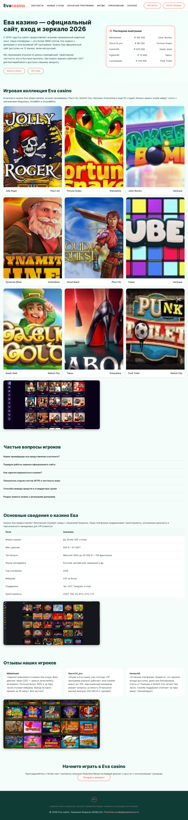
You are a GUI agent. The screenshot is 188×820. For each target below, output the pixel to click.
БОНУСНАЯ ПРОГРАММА (80, 5)
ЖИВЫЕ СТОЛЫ (55, 5)
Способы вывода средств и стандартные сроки (30, 488)
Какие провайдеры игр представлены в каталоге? (31, 456)
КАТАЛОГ (132, 5)
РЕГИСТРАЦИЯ (173, 5)
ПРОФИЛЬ (152, 5)
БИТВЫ (101, 5)
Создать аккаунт (94, 777)
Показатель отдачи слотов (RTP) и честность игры (31, 480)
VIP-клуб (35, 71)
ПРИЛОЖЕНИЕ (116, 5)
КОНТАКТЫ (37, 5)
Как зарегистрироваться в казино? (22, 472)
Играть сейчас (14, 71)
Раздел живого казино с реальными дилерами (29, 496)
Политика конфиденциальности (121, 812)
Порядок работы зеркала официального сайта (29, 464)
